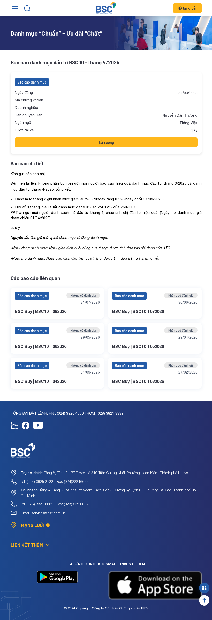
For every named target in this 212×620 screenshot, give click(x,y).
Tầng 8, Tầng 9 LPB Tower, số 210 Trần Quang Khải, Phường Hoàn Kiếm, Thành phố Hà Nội (105, 472)
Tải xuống (106, 142)
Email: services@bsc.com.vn (43, 513)
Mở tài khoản (187, 8)
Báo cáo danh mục (32, 82)
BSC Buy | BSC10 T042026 (40, 381)
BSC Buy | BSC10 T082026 (40, 311)
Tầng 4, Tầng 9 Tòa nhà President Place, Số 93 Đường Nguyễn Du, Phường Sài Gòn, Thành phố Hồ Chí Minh (108, 493)
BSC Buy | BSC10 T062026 (40, 346)
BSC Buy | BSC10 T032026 (138, 381)
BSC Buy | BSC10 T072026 (138, 311)
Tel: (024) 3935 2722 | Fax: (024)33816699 (55, 481)
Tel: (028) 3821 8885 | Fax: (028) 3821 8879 (56, 504)
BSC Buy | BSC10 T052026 (138, 346)
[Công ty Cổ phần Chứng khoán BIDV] (106, 8)
